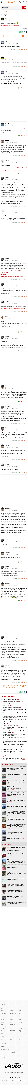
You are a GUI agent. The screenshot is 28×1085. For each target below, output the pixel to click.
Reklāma (8, 1070)
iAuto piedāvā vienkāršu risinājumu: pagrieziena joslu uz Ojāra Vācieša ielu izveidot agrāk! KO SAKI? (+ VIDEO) (16, 813)
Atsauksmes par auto (5, 1051)
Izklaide (20, 1010)
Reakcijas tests (12, 1024)
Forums (3, 1046)
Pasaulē (11, 1010)
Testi (19, 1013)
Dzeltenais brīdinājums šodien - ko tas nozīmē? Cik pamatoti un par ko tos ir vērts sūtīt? (14, 720)
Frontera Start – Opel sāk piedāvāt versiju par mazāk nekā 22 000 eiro (16, 805)
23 (17, 36)
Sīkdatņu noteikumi (19, 1072)
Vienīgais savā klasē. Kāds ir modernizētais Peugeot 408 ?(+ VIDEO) (16, 873)
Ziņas (2, 1008)
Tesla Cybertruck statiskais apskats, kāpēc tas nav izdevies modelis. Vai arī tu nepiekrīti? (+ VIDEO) (16, 849)
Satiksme (11, 1021)
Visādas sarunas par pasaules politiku (13, 749)
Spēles (20, 1030)
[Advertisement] (14, 106)
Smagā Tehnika (3, 1013)
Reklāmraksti (3, 1015)
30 (15, 38)
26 (25, 36)
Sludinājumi (3, 1004)
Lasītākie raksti (7, 764)
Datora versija (14, 1075)
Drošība (2, 1019)
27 (6, 38)
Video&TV (3, 1043)
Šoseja (20, 1037)
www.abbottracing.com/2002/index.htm (10, 25)
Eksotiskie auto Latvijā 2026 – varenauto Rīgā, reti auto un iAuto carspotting (14, 717)
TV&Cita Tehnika (13, 1031)
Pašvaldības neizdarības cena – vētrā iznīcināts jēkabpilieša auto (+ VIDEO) (16, 819)
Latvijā (2, 1010)
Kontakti (13, 1070)
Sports (2, 1036)
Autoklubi (20, 1022)
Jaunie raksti (6, 844)
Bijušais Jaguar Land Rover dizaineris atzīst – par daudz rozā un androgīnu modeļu (16, 794)
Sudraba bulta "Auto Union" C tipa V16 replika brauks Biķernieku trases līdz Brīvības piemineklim (14, 746)
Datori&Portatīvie (22, 1028)
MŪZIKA (5, 723)
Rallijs (2, 1037)
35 (19, 38)
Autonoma (20, 1005)
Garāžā (20, 1021)
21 (11, 36)
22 (14, 36)
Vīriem (2, 1017)
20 (8, 36)
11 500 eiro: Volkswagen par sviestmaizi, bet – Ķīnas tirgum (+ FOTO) (15, 788)
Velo (10, 1011)
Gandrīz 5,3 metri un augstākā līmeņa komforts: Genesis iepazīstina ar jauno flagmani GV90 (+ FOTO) (16, 825)
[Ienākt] (26, 2)
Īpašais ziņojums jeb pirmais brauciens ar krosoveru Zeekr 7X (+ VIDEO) (16, 832)
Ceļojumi (2, 1022)
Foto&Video (3, 1031)
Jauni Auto (11, 1005)
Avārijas (11, 1019)
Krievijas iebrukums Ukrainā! (11, 699)
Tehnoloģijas (4, 1027)
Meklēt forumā (5, 7)
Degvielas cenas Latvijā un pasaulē (12, 707)
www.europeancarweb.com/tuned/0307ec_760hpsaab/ (14, 167)
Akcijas (2, 1055)
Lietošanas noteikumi (20, 1070)
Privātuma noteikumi (9, 1072)
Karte (2, 1024)
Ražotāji (3, 11)
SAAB (6, 11)
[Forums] (20, 2)
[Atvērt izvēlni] (1, 2)
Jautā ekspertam (5, 1058)
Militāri (11, 1022)
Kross (11, 1037)
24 (20, 36)
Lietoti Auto (3, 1005)
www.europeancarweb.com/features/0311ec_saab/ (13, 170)
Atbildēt (25, 49)
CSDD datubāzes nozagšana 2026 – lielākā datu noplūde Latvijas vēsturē (14, 735)
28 (9, 38)
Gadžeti (20, 1031)
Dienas (21, 766)
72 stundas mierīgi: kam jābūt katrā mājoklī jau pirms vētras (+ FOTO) (16, 781)
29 (12, 38)
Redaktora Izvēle (13, 1015)
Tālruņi (11, 1028)
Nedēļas (24, 766)
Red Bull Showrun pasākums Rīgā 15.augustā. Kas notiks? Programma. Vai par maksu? (13, 759)
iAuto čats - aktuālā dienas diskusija (12, 701)
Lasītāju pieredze (5, 1049)
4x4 (1, 1039)
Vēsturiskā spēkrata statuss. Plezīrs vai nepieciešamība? (12, 752)
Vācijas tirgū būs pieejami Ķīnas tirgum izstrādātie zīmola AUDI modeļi (16, 800)
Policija (20, 1019)
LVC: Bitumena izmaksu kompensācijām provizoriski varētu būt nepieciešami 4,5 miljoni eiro (16, 861)
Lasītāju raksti (21, 1051)
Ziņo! (4, 1070)
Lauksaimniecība (13, 1013)
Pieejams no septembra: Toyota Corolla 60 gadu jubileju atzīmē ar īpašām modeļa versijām (15, 885)
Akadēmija (2, 1021)
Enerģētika (3, 1028)
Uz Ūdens (20, 1011)
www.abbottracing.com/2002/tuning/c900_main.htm (13, 308)
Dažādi (2, 1033)
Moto (2, 1011)
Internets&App (12, 1030)
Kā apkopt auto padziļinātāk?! (10, 725)
